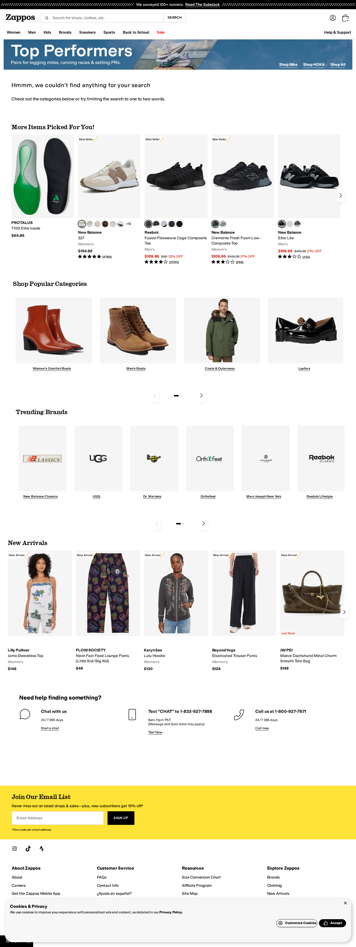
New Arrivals (278, 893)
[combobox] (102, 18)
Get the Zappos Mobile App (36, 893)
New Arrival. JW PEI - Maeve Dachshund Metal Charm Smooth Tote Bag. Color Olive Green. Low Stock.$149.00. (312, 610)
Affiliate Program (197, 885)
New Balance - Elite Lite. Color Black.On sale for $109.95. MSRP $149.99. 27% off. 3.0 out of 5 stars (309, 197)
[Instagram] (14, 848)
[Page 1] (176, 395)
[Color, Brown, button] (156, 224)
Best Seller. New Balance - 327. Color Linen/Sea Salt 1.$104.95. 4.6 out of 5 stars (109, 197)
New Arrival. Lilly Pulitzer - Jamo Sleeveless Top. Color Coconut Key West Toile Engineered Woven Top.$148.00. (40, 610)
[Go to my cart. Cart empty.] (345, 18)
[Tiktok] (28, 848)
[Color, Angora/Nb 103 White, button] (89, 224)
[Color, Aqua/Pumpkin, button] (223, 224)
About (17, 877)
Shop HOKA (314, 64)
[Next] (341, 195)
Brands (273, 877)
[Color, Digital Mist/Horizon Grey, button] (120, 224)
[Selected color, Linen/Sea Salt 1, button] (82, 224)
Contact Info (108, 885)
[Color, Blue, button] (172, 224)
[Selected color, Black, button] (282, 224)
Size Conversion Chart (201, 877)
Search (175, 17)
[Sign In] (333, 18)
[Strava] (41, 848)
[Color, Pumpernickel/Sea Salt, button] (105, 224)
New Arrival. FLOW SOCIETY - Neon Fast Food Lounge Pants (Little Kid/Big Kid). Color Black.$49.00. (108, 610)
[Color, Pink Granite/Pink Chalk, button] (97, 224)
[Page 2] (181, 395)
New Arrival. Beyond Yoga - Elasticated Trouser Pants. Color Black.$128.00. (244, 610)
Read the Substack (202, 4)
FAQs (102, 877)
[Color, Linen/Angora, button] (113, 224)
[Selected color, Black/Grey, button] (148, 224)
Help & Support (337, 32)
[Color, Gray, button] (164, 224)
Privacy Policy (170, 912)
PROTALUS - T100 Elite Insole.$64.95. (42, 186)
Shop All (338, 64)
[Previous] (154, 395)
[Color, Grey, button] (297, 224)
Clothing (274, 885)
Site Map (190, 893)
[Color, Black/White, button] (179, 224)
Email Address (29, 818)
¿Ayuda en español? (114, 893)
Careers (19, 885)
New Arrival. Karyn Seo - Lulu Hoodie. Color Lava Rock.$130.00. (176, 610)
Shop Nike (288, 64)
